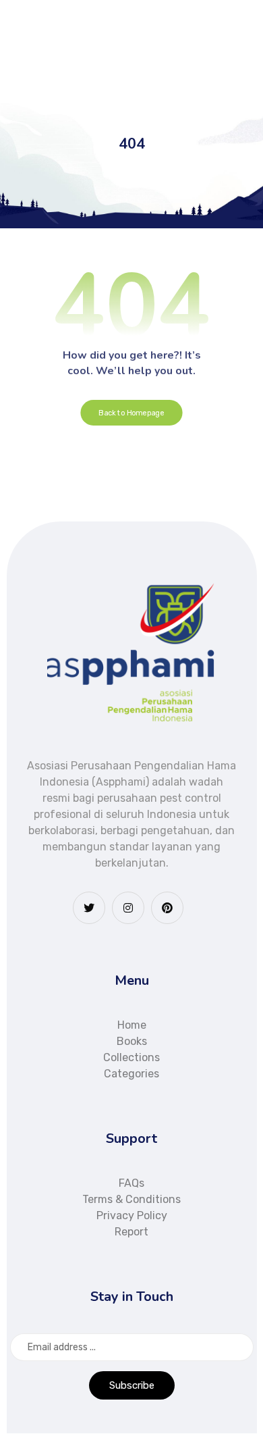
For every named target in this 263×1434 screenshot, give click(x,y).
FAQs (131, 1183)
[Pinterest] (167, 908)
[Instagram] (128, 908)
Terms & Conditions (131, 1199)
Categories (131, 1073)
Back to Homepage (131, 413)
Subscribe (131, 1385)
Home (131, 1025)
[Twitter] (89, 908)
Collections (131, 1057)
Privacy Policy (131, 1215)
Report (131, 1231)
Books (132, 1041)
